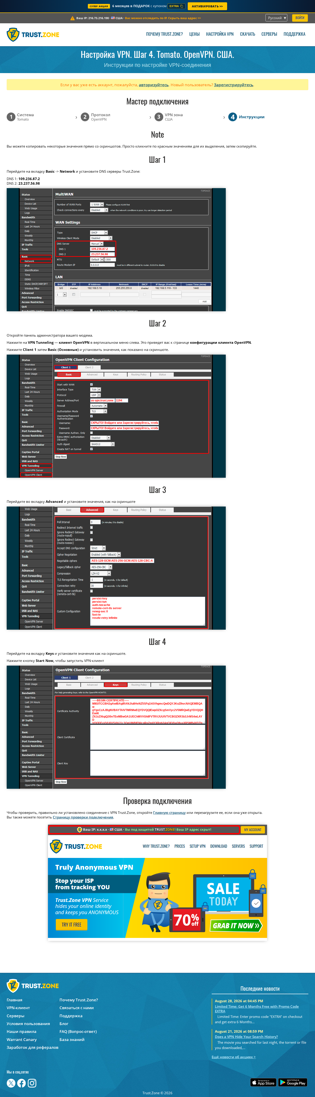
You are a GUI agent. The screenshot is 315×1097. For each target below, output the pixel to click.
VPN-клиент (18, 1007)
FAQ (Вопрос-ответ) (78, 1031)
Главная (14, 999)
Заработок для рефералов (32, 1047)
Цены (194, 34)
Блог (63, 1023)
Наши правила (21, 1031)
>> (163, 18)
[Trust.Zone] (33, 34)
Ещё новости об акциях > (234, 1057)
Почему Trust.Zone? (164, 34)
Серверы (269, 34)
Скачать (247, 34)
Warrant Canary (22, 1039)
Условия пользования (28, 1023)
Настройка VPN (220, 34)
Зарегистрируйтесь (233, 84)
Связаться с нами (76, 1007)
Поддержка (294, 34)
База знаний (72, 1039)
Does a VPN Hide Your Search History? (246, 1036)
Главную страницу (169, 812)
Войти (300, 18)
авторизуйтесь (154, 84)
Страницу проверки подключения (83, 817)
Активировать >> (207, 6)
